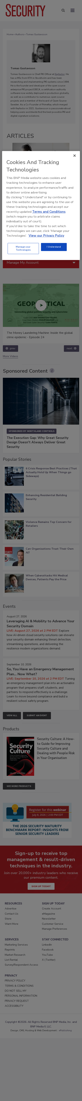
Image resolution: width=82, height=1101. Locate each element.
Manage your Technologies (23, 248)
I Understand (54, 246)
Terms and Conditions (49, 211)
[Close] (74, 155)
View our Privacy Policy (46, 235)
